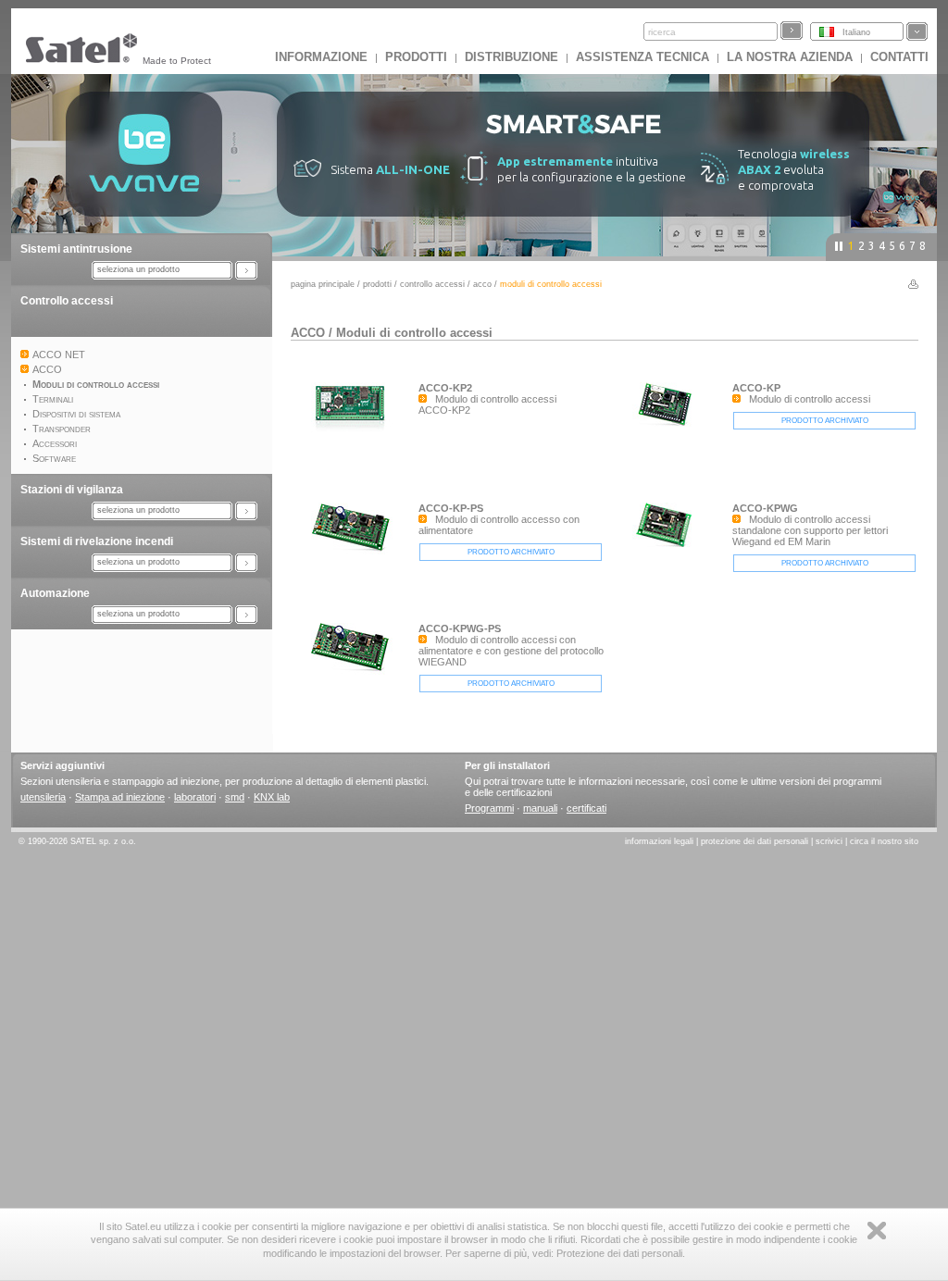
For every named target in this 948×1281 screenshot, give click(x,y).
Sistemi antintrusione (76, 249)
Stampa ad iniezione (120, 796)
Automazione (55, 593)
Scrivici (829, 841)
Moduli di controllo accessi (414, 333)
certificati (586, 808)
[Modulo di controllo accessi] (668, 431)
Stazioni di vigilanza (71, 489)
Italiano (856, 32)
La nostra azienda (790, 57)
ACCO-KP (756, 387)
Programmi (489, 808)
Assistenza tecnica (642, 57)
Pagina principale (323, 284)
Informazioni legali (659, 841)
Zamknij (876, 1230)
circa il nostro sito (884, 841)
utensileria (43, 796)
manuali (540, 808)
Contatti (899, 57)
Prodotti (416, 57)
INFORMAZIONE (321, 57)
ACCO (482, 284)
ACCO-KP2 (445, 387)
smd (234, 796)
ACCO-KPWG (765, 508)
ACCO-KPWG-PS (459, 628)
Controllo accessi (66, 300)
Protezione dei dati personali (754, 841)
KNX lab (272, 796)
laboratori (195, 796)
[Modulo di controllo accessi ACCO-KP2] (354, 431)
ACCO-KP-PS (450, 508)
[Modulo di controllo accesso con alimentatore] (354, 556)
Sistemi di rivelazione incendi (96, 541)
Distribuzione (511, 57)
